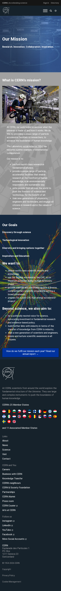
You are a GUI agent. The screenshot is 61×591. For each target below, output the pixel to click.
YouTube (6, 530)
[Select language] (56, 10)
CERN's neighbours (11, 483)
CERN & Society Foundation (16, 487)
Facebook (7, 534)
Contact (6, 458)
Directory (55, 3)
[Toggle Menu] (45, 10)
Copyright (6, 569)
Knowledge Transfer (12, 478)
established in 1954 (33, 146)
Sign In (46, 3)
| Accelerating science (14, 3)
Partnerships (8, 492)
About (5, 440)
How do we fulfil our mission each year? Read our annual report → (30, 352)
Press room (8, 501)
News (5, 445)
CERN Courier (9, 505)
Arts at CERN (8, 510)
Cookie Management (11, 582)
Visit (4, 454)
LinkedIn (6, 525)
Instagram (7, 521)
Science (6, 449)
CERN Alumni (8, 496)
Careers (6, 469)
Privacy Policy (8, 575)
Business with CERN (12, 474)
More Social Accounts (13, 539)
